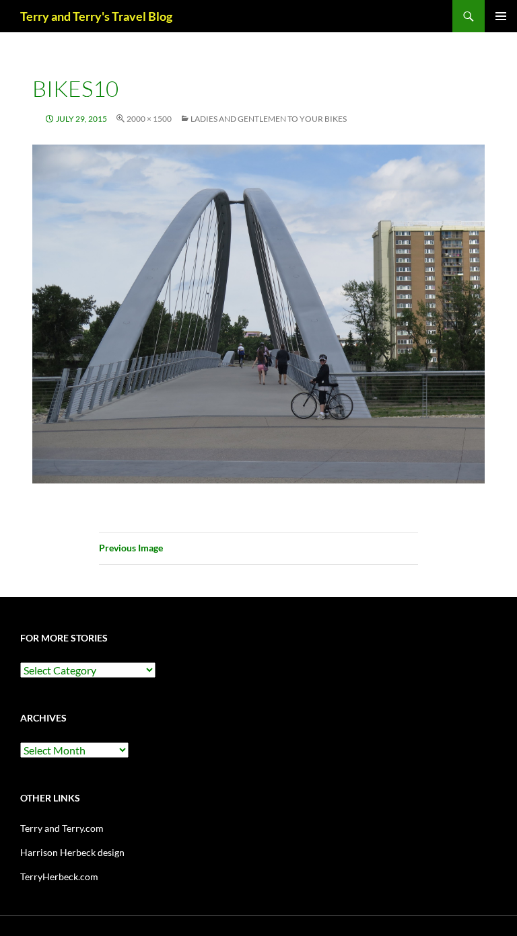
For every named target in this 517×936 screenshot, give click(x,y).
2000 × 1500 (149, 119)
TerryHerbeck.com (59, 876)
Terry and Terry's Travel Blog (96, 16)
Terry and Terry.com (62, 828)
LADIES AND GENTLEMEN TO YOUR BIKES (269, 119)
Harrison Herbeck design (72, 852)
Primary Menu (501, 16)
